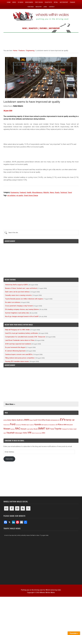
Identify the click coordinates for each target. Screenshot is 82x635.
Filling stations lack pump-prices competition (19, 358)
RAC (17, 428)
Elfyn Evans (46, 420)
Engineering (14, 192)
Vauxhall (10, 433)
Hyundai (37, 424)
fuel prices (18, 424)
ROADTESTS (33, 28)
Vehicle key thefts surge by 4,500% (16, 285)
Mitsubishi (70, 424)
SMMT (41, 428)
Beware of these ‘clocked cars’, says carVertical (21, 288)
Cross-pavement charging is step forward (19, 306)
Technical (63, 192)
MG (62, 424)
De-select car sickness (12, 302)
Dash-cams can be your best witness (17, 292)
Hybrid (28, 424)
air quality (19, 195)
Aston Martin (11, 420)
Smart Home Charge (31, 195)
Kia (59, 424)
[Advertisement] (41, 40)
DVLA (40, 420)
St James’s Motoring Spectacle (15, 351)
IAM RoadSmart (45, 424)
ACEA (5, 420)
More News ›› (10, 404)
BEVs (22, 420)
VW (29, 432)
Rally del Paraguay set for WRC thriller (17, 330)
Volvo (25, 433)
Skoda (36, 429)
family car (70, 420)
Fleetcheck (7, 424)
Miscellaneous (37, 192)
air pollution (11, 195)
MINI (65, 425)
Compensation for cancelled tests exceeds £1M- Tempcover (25, 337)
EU (59, 420)
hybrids (32, 424)
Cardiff (35, 420)
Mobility (46, 192)
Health (29, 192)
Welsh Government (37, 433)
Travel (70, 192)
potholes (13, 429)
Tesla (52, 429)
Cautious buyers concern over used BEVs (18, 354)
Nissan (7, 428)
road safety (30, 429)
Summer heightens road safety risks (17, 313)
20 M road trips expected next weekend (18, 344)
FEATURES (43, 28)
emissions (54, 420)
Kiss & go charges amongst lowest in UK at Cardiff (22, 316)
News (52, 192)
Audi (18, 420)
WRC (43, 433)
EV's (63, 419)
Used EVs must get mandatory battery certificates (21, 333)
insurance (52, 424)
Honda (24, 425)
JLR (56, 424)
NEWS (24, 28)
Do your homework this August (15, 347)
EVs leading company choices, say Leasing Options (22, 309)
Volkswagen (18, 433)
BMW (26, 420)
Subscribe (9, 459)
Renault (23, 429)
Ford (12, 424)
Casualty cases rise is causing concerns (18, 295)
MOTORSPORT (54, 28)
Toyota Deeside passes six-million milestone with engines (24, 299)
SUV (48, 428)
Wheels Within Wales (41, 16)
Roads (57, 192)
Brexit (31, 420)
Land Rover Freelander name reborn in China (19, 340)
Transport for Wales (67, 429)
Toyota (57, 428)
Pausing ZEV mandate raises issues (17, 361)
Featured (23, 192)
